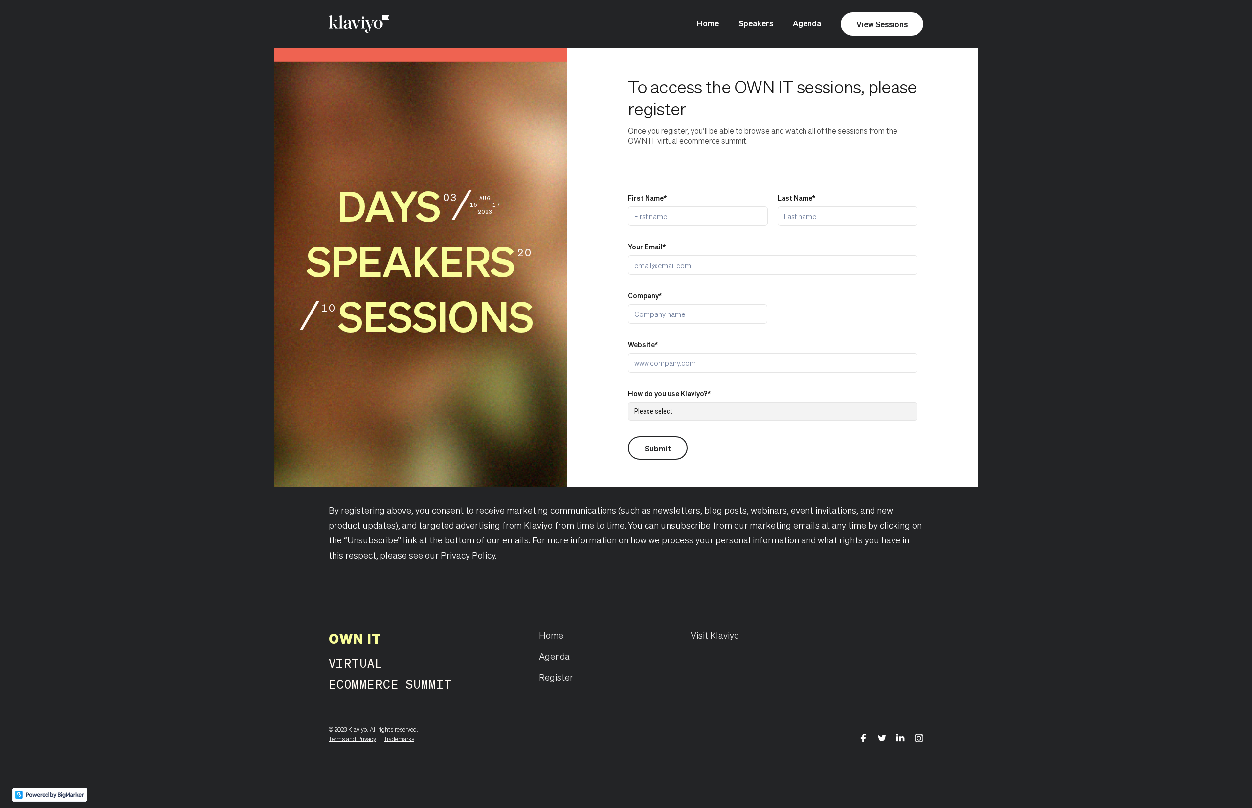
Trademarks (399, 738)
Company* (645, 295)
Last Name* (796, 197)
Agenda (807, 23)
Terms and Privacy (352, 738)
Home (708, 23)
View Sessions (882, 24)
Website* (643, 344)
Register (556, 677)
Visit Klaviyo (715, 635)
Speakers (755, 23)
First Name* (647, 197)
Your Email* (647, 246)
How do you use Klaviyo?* (669, 393)
